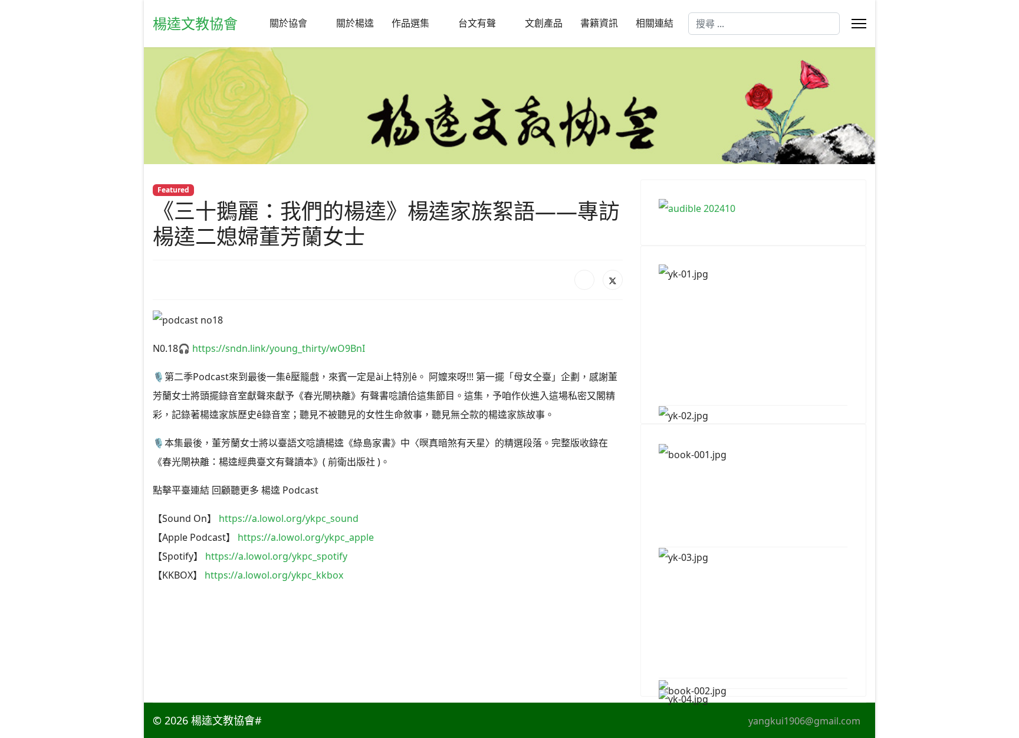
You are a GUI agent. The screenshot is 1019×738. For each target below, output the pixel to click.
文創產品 (544, 23)
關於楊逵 (355, 23)
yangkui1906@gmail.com (804, 720)
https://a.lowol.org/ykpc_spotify (276, 556)
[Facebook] (584, 280)
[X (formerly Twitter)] (613, 280)
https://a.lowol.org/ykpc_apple (306, 537)
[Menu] (859, 23)
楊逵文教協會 (195, 24)
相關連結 (654, 23)
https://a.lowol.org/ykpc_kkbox (274, 575)
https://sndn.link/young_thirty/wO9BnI (278, 348)
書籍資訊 (599, 23)
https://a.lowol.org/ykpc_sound (289, 518)
